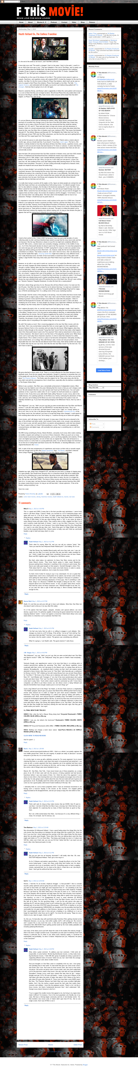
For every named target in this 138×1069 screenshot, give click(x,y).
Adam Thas (92, 33)
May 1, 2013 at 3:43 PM (36, 509)
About (30, 22)
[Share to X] (55, 494)
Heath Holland (33, 542)
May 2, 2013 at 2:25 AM (40, 827)
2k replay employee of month (101, 34)
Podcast (54, 22)
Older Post (78, 1045)
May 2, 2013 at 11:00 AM (36, 881)
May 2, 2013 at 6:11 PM (46, 853)
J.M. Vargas (27, 652)
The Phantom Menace (29, 378)
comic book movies (30, 497)
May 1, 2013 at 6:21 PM (46, 628)
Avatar (36, 445)
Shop (83, 22)
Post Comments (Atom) (54, 1051)
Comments (95, 427)
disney (39, 497)
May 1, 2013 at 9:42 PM (39, 652)
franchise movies (46, 497)
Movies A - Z (41, 22)
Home (21, 22)
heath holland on (58, 497)
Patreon (92, 22)
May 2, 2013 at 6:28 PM (46, 949)
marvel (66, 497)
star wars (72, 497)
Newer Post (23, 1045)
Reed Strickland (94, 40)
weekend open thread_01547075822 (103, 41)
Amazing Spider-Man (45, 253)
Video (74, 22)
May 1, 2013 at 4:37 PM (39, 601)
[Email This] (51, 494)
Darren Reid (28, 601)
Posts (93, 424)
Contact (64, 22)
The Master (61, 450)
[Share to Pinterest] (59, 494)
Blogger (85, 1065)
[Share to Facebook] (57, 494)
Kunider (91, 49)
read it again (64, 142)
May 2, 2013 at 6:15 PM (46, 801)
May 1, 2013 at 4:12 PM (46, 542)
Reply (25, 534)
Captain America (24, 85)
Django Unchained (47, 450)
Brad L (26, 748)
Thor (75, 83)
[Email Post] (47, 494)
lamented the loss (69, 411)
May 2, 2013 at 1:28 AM (36, 748)
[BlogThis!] (53, 494)
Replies (28, 538)
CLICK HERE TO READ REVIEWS (35, 735)
